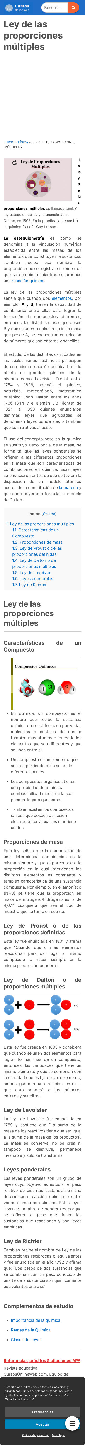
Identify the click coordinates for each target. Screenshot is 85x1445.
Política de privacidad (35, 1435)
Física (23, 142)
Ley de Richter (29, 584)
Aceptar (42, 1424)
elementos (62, 298)
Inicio (10, 142)
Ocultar (49, 514)
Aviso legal (58, 1435)
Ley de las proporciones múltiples (40, 523)
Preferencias (42, 1412)
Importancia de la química (35, 1320)
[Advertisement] (42, 95)
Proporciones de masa (37, 542)
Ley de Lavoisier (31, 572)
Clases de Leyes (26, 1339)
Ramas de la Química (31, 1330)
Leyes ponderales (32, 578)
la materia (68, 487)
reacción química (28, 280)
